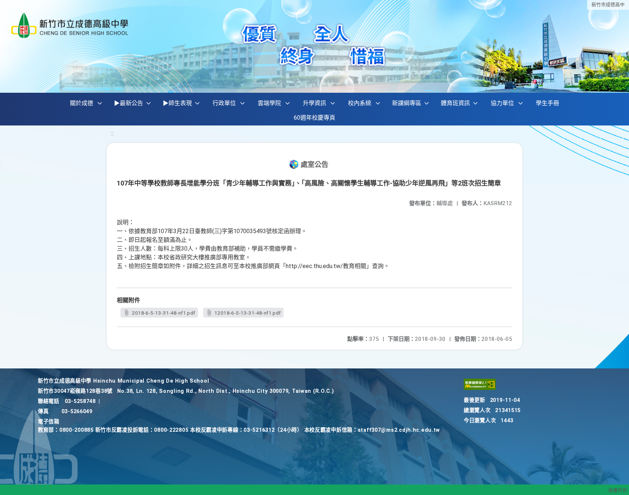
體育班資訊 (455, 103)
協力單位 (502, 103)
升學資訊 (314, 103)
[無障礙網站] (480, 388)
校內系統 (359, 103)
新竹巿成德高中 (608, 4)
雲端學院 (269, 103)
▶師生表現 (177, 103)
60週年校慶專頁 (314, 117)
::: (112, 133)
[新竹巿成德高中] (70, 25)
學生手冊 (547, 103)
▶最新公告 (128, 103)
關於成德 (81, 103)
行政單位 (224, 103)
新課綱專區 (406, 103)
